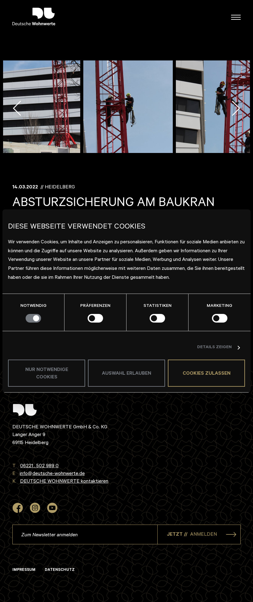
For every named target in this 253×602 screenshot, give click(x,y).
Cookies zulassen (206, 374)
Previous (17, 108)
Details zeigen (214, 347)
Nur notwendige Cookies (46, 373)
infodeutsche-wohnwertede (52, 474)
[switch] (95, 318)
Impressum (23, 570)
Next (236, 108)
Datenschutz (60, 570)
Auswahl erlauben (126, 374)
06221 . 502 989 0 (39, 466)
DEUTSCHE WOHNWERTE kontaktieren (64, 481)
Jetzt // (192, 535)
